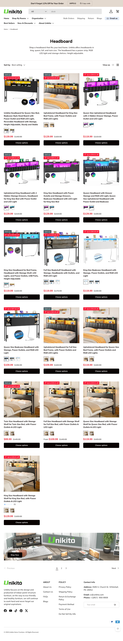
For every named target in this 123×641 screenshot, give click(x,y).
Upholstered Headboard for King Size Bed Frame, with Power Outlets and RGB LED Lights (60, 116)
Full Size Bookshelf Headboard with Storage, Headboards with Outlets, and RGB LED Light (61, 273)
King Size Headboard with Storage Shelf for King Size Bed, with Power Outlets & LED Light (20, 498)
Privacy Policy (65, 587)
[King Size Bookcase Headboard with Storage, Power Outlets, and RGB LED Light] (101, 248)
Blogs (99, 18)
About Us (47, 587)
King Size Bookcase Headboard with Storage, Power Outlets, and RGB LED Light (100, 273)
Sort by (7, 65)
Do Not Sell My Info (67, 614)
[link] (29, 568)
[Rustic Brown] (12, 285)
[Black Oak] (12, 130)
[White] (57, 282)
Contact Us (48, 592)
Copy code (86, 3)
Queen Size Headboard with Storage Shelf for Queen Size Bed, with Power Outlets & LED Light (100, 424)
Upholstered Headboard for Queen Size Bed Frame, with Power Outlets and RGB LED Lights (101, 350)
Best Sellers (9, 23)
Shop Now (15, 555)
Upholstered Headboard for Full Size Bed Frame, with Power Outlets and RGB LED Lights (60, 350)
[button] (117, 11)
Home (6, 18)
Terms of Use (64, 609)
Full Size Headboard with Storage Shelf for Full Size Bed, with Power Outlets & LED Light (61, 424)
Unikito (11, 632)
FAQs (45, 596)
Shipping (81, 18)
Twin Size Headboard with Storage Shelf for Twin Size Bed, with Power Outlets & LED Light (20, 424)
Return (91, 18)
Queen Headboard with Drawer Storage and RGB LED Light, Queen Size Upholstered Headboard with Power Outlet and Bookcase (99, 197)
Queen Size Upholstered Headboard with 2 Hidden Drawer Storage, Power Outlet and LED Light (100, 116)
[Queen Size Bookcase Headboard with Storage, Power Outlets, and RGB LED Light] (22, 325)
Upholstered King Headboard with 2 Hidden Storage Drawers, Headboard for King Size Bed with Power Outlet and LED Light (21, 197)
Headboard (14, 29)
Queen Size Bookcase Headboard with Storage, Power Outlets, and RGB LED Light (21, 350)
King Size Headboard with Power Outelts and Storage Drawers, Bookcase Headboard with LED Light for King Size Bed (60, 197)
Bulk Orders (68, 18)
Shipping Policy (65, 592)
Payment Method (66, 604)
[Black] (85, 207)
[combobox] (65, 11)
